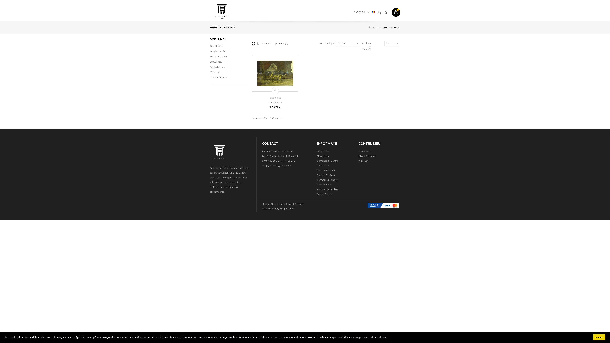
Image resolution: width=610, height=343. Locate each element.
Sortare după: (327, 43)
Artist (376, 27)
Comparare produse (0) (275, 43)
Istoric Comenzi (218, 77)
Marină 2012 (275, 102)
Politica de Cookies (328, 189)
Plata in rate (324, 184)
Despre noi (323, 151)
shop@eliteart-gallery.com (276, 165)
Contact (299, 204)
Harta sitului (285, 204)
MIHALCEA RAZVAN (391, 27)
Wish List (215, 72)
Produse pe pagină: (366, 46)
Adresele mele (217, 66)
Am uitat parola (218, 56)
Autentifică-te (217, 45)
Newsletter (323, 156)
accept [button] (599, 337)
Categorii (360, 12)
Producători (269, 204)
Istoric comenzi (367, 156)
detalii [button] (383, 337)
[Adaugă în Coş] (275, 90)
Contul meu (386, 12)
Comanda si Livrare (327, 160)
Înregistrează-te (218, 51)
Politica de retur (326, 175)
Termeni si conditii (327, 179)
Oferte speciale (325, 194)
